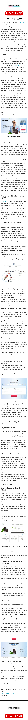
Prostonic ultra (20, 22)
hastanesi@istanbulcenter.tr (7, 693)
